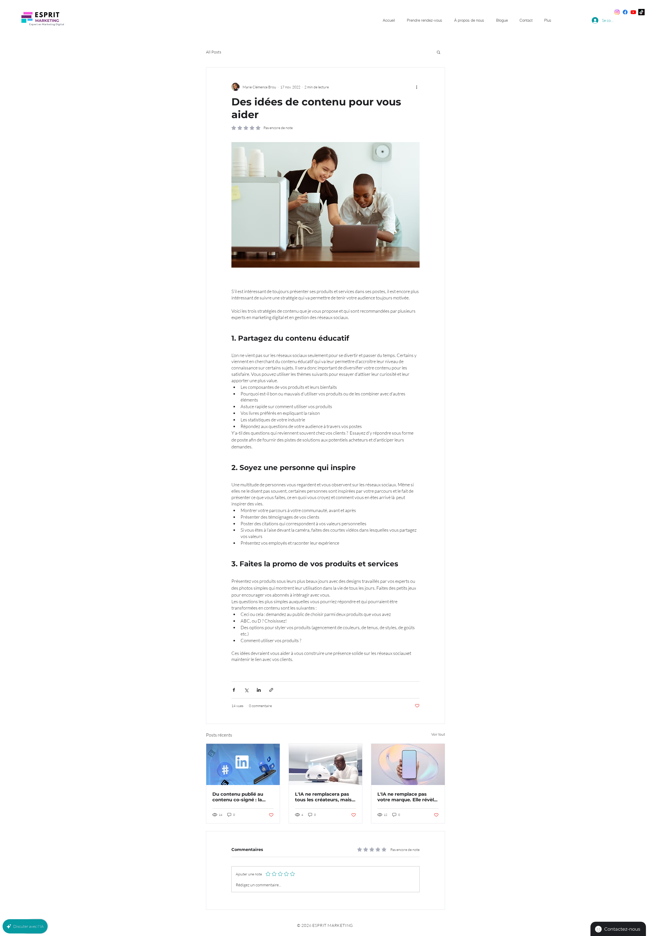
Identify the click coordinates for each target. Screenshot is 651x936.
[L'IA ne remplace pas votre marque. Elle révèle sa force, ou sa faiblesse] (408, 764)
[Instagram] (617, 12)
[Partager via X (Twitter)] (246, 689)
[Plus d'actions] (416, 87)
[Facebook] (625, 12)
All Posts (213, 51)
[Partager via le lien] (271, 689)
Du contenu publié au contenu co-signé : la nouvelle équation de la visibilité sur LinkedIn (239, 797)
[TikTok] (641, 12)
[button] (438, 52)
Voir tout (438, 734)
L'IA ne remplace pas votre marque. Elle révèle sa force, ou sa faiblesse (407, 797)
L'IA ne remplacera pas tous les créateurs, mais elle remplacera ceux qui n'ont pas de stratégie (324, 797)
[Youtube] (633, 12)
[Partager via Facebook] (233, 689)
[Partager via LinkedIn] (258, 689)
